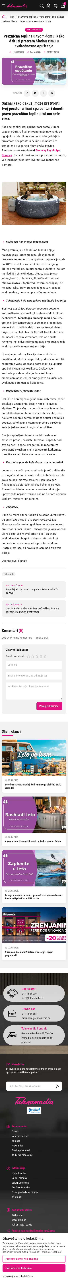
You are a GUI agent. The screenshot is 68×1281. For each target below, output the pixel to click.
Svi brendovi (18, 1215)
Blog (12, 16)
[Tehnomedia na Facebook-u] (27, 93)
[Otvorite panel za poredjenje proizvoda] (55, 5)
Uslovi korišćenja (20, 1182)
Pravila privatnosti (21, 1150)
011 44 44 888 (29, 1013)
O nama (16, 1131)
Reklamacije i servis (22, 1224)
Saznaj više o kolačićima (19, 1276)
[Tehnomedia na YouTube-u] (51, 93)
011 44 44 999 (29, 993)
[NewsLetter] (57, 1086)
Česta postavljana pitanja (25, 1192)
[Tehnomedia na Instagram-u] (35, 93)
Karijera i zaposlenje (22, 1155)
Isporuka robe (19, 1173)
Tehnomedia (17, 6)
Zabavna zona (34, 29)
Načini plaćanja (20, 1178)
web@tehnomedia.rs (32, 998)
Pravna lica (17, 1145)
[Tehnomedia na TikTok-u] (43, 93)
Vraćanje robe (19, 1219)
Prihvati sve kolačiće (18, 1267)
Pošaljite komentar (49, 706)
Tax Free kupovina (21, 1187)
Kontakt (16, 1140)
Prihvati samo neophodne (21, 1258)
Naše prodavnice (20, 1136)
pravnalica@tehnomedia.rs (36, 1018)
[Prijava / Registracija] (48, 5)
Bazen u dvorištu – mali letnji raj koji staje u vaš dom (33, 841)
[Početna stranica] (4, 17)
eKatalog (16, 1196)
